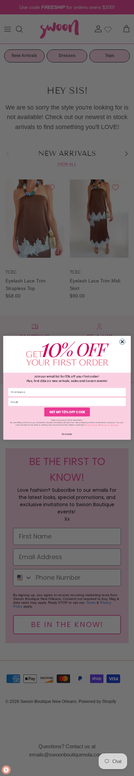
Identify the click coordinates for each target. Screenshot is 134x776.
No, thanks (67, 433)
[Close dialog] (122, 342)
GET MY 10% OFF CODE (67, 412)
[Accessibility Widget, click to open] (6, 769)
